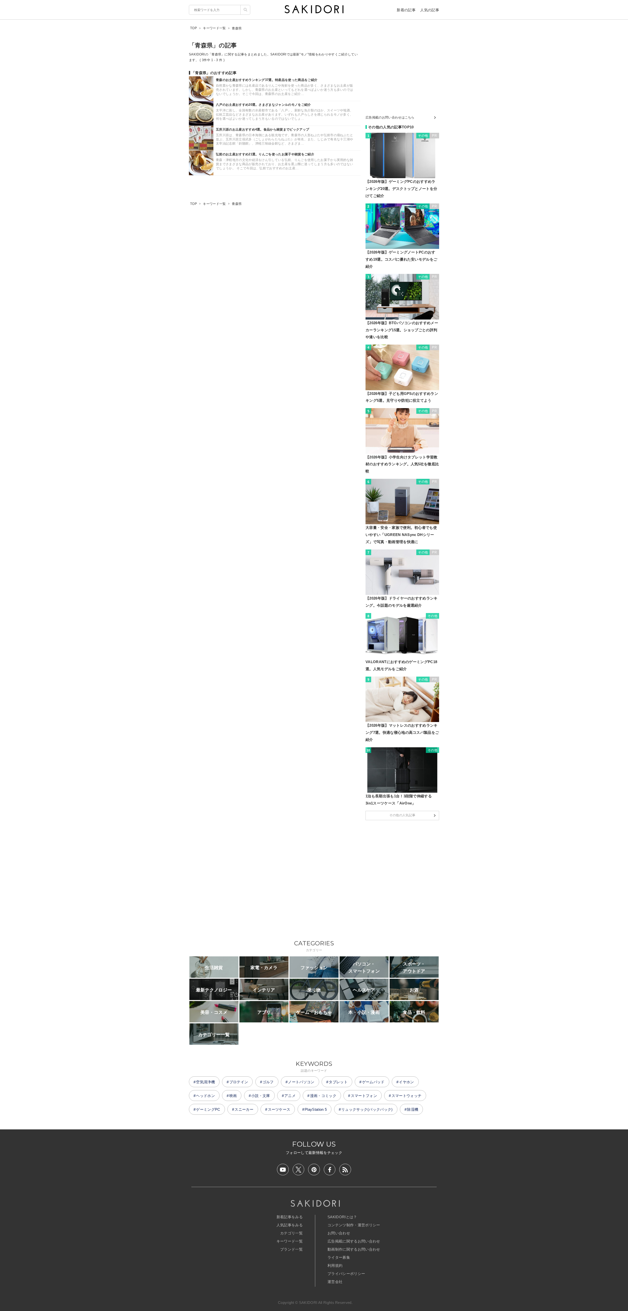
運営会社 (334, 1282)
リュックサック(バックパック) (367, 1109)
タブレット (338, 1082)
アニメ (290, 1096)
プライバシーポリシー (346, 1273)
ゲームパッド (373, 1082)
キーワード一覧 (289, 1241)
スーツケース (279, 1109)
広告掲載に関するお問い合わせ (353, 1241)
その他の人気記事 (402, 815)
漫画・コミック (323, 1096)
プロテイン (238, 1082)
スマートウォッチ (407, 1096)
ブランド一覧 (291, 1249)
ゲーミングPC (208, 1109)
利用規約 (334, 1265)
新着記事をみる (289, 1217)
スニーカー (244, 1109)
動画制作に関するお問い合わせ (353, 1249)
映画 (233, 1096)
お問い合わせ (338, 1233)
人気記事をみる (289, 1225)
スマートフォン (364, 1096)
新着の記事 (406, 10)
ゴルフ (268, 1082)
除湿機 (412, 1109)
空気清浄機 (205, 1082)
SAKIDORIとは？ (342, 1217)
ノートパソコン (301, 1082)
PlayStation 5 (316, 1109)
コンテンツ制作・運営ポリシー (353, 1225)
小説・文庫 (260, 1096)
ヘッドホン (205, 1096)
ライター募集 (338, 1257)
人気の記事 (429, 10)
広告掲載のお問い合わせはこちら (390, 117)
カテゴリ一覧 (291, 1233)
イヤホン (406, 1082)
